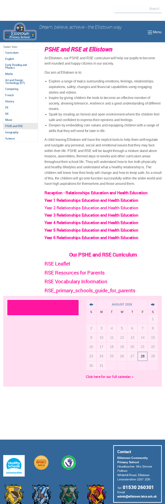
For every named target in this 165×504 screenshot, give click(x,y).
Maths (9, 74)
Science (10, 138)
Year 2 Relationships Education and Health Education (91, 208)
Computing (11, 89)
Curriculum (11, 53)
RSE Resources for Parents (74, 272)
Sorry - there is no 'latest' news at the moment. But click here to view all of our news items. (40, 307)
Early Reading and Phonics (16, 66)
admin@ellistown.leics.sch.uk (137, 496)
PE (7, 107)
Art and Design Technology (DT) (15, 81)
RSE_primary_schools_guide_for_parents (89, 290)
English (9, 59)
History (9, 101)
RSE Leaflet (57, 263)
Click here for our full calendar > (109, 376)
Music (8, 120)
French (9, 95)
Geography (11, 132)
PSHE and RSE (14, 126)
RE (7, 114)
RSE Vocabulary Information (75, 281)
